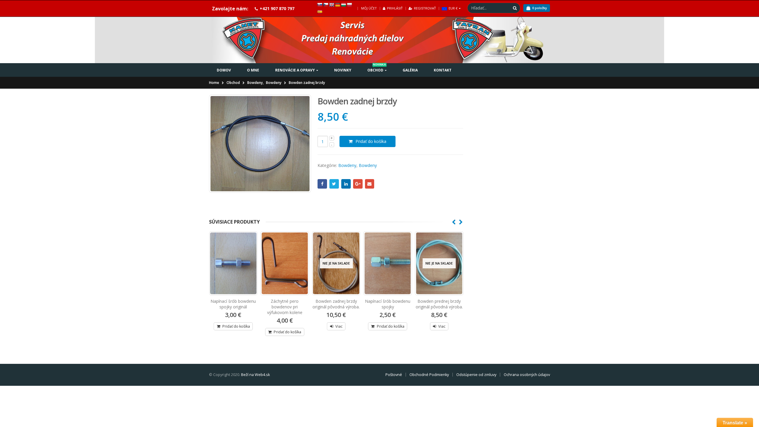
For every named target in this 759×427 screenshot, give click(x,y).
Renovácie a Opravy (295, 70)
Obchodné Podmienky (429, 374)
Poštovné (393, 374)
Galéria (410, 70)
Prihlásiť (395, 8)
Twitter (334, 184)
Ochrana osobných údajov (527, 374)
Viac (338, 326)
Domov (224, 70)
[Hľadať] (515, 8)
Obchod (376, 68)
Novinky (342, 70)
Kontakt (443, 70)
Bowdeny (347, 165)
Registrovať (425, 8)
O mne (253, 70)
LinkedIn (346, 184)
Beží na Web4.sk (255, 374)
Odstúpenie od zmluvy (476, 374)
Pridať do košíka (370, 141)
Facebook (322, 184)
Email (369, 184)
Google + (358, 184)
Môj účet (369, 8)
